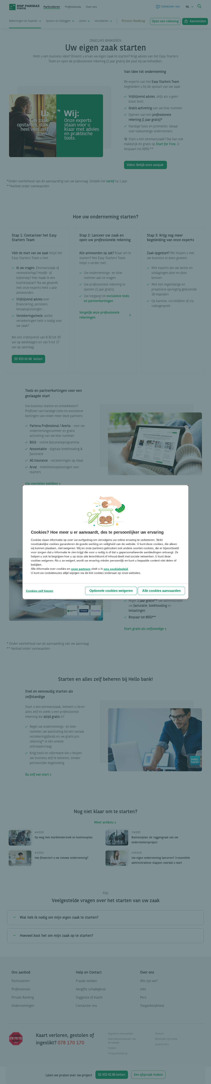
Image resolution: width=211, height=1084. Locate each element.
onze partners (80, 569)
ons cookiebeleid (116, 569)
